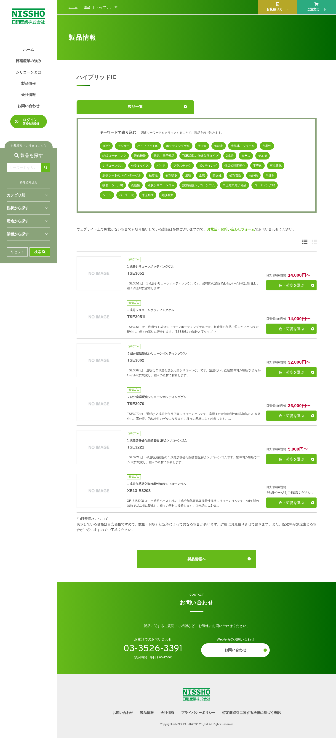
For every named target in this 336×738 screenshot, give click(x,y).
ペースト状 (126, 195)
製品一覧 (135, 106)
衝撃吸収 (171, 175)
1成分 (106, 146)
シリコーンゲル (112, 165)
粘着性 (153, 175)
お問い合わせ (29, 106)
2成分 (230, 155)
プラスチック (182, 165)
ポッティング (208, 165)
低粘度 (218, 146)
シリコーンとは (28, 72)
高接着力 (167, 195)
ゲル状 (262, 155)
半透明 (270, 175)
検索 (37, 252)
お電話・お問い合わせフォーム (231, 229)
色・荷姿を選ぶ (291, 285)
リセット (17, 252)
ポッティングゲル (178, 146)
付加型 (201, 146)
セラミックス (140, 165)
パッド (161, 165)
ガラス (245, 155)
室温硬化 (276, 165)
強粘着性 (235, 175)
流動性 (135, 185)
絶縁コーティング (114, 155)
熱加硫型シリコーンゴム (198, 185)
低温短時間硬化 (234, 165)
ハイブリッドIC (147, 146)
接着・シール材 (112, 185)
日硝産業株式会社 (28, 12)
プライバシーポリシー (198, 712)
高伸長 (253, 175)
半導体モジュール (243, 146)
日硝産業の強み (28, 61)
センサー (124, 146)
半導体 (257, 165)
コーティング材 (264, 185)
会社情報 (28, 95)
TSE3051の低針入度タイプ (200, 155)
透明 (188, 175)
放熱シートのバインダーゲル (121, 175)
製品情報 (28, 83)
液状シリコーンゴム (161, 185)
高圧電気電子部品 (234, 185)
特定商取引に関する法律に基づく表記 (251, 712)
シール (106, 195)
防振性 (217, 175)
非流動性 (148, 195)
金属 (202, 175)
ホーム (28, 49)
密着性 (266, 146)
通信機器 (140, 155)
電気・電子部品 (164, 155)
